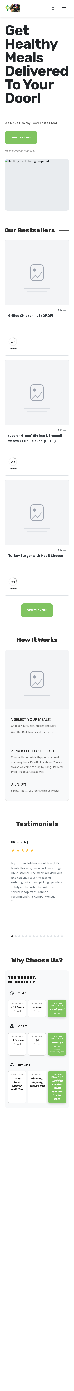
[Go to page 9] (41, 936)
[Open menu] (64, 8)
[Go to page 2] (16, 936)
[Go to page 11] (48, 936)
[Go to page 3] (19, 936)
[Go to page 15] (62, 936)
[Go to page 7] (34, 936)
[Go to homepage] (12, 11)
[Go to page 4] (23, 936)
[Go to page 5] (26, 936)
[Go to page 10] (44, 936)
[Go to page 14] (58, 936)
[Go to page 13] (55, 936)
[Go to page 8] (37, 936)
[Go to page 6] (30, 936)
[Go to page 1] (12, 936)
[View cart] (53, 8)
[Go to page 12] (51, 936)
